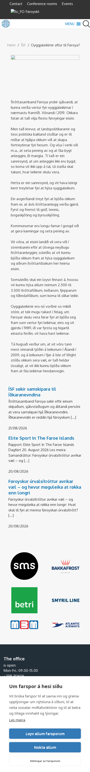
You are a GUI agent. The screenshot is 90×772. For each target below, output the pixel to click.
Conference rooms (42, 3)
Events (67, 3)
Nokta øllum (45, 747)
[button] (69, 24)
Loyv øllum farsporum (45, 733)
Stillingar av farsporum (45, 761)
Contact (16, 3)
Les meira (17, 719)
